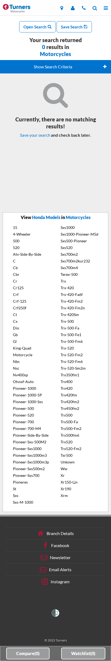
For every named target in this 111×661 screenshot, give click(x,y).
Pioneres (20, 482)
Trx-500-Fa (70, 328)
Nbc (16, 361)
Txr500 (66, 455)
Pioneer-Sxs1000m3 (30, 455)
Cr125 (18, 287)
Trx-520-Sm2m (73, 368)
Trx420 (66, 388)
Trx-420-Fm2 (72, 301)
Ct (15, 314)
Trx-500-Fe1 (71, 334)
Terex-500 (69, 274)
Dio (16, 328)
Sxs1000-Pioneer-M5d (79, 234)
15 (15, 227)
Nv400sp (20, 375)
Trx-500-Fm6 (72, 341)
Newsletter (60, 557)
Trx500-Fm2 (71, 428)
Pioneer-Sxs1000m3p (31, 462)
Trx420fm (69, 395)
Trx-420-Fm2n (73, 308)
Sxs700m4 (69, 267)
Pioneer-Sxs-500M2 (29, 442)
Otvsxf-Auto (23, 381)
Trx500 (66, 415)
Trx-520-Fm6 (72, 361)
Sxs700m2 (69, 254)
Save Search (72, 26)
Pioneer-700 (23, 421)
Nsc (16, 368)
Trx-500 (67, 321)
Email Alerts (60, 569)
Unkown (68, 462)
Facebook (60, 545)
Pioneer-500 (23, 408)
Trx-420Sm (70, 314)
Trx (63, 281)
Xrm (64, 495)
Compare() (28, 653)
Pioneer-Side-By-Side (30, 435)
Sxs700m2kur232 (75, 261)
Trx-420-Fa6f (72, 294)
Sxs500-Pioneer (74, 241)
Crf (16, 294)
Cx (15, 321)
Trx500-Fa (69, 421)
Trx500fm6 (70, 435)
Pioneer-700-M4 (27, 428)
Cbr (16, 274)
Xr (63, 475)
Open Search (35, 26)
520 (16, 247)
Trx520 (66, 442)
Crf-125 (19, 301)
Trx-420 (67, 287)
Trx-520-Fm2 (72, 354)
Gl (15, 341)
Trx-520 (67, 348)
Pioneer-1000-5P (27, 395)
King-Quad (22, 348)
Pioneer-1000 (24, 388)
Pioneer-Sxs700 (26, 475)
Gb (15, 334)
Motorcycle (22, 354)
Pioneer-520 (23, 415)
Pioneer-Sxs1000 (27, 448)
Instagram (60, 581)
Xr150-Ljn (69, 482)
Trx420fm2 (70, 401)
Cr (15, 281)
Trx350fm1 (70, 375)
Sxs (15, 495)
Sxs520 (66, 247)
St (14, 489)
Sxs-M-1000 (23, 502)
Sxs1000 (68, 227)
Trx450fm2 (70, 408)
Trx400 (66, 381)
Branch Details (60, 533)
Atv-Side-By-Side (27, 254)
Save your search (35, 135)
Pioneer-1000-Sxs (28, 401)
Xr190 (66, 489)
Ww (64, 468)
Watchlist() (83, 653)
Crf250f (19, 308)
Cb (15, 267)
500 (16, 241)
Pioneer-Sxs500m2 (29, 468)
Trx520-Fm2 (71, 448)
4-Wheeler (22, 234)
